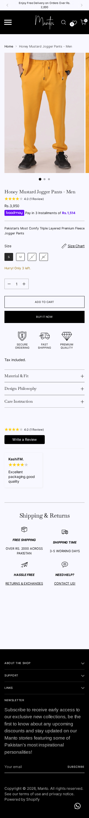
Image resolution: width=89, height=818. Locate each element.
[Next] (81, 5)
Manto (43, 788)
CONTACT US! (64, 583)
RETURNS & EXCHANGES (24, 583)
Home (8, 46)
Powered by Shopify (22, 799)
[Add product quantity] (24, 284)
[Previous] (7, 5)
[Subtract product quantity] (9, 284)
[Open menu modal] (8, 22)
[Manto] (44, 22)
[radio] (8, 257)
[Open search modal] (63, 22)
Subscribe (76, 766)
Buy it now (44, 317)
